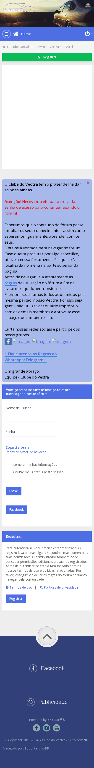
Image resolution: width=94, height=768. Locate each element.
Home (26, 34)
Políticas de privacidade (61, 587)
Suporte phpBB (37, 748)
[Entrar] (88, 34)
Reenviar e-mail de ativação (26, 452)
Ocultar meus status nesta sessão (38, 472)
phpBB (52, 720)
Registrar (48, 57)
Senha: (11, 431)
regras (11, 282)
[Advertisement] (47, 116)
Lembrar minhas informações (34, 464)
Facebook (16, 509)
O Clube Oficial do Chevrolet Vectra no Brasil (39, 47)
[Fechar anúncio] (88, 182)
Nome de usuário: (19, 408)
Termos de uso (21, 587)
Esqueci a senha (17, 447)
